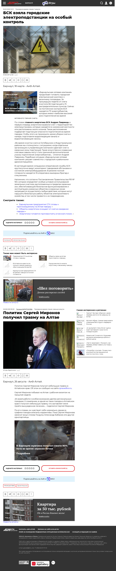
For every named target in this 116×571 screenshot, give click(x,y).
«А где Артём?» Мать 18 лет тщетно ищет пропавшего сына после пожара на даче (98, 329)
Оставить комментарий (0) (58, 222)
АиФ (16, 75)
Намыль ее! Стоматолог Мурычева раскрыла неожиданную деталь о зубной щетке (98, 337)
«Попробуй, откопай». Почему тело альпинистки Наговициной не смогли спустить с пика (98, 352)
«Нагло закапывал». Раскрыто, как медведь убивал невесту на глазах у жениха (99, 344)
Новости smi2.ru (10, 302)
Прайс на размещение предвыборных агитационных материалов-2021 (44, 532)
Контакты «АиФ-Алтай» (27, 529)
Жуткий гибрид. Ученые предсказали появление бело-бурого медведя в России (99, 322)
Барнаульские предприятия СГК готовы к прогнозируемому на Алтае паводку (38, 205)
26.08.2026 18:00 (8, 309)
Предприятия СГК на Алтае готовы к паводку (22, 257)
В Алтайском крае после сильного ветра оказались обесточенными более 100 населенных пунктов (17, 266)
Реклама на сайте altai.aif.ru (48, 529)
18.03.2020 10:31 (8, 9)
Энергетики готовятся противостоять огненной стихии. (45, 214)
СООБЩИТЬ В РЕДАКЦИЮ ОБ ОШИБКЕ (84, 532)
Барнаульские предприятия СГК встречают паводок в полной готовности (24, 272)
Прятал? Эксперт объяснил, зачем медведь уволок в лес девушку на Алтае (98, 315)
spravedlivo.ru (65, 388)
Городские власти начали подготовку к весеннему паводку (60, 264)
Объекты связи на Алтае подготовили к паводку (57, 257)
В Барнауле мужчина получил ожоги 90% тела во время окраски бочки (42, 447)
